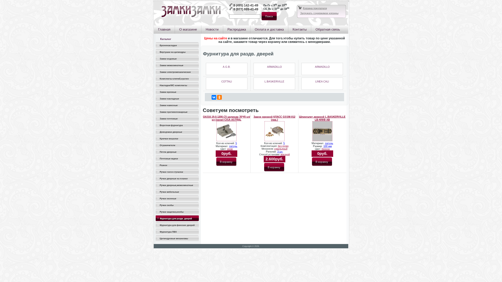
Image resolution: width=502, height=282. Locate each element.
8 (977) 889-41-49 (245, 9)
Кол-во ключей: (226, 143)
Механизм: (268, 148)
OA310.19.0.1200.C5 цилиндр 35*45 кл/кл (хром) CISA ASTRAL (226, 118)
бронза (326, 149)
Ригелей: (271, 151)
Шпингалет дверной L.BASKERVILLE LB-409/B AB (322, 118)
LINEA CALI (322, 81)
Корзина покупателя (315, 8)
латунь (233, 146)
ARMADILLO (274, 66)
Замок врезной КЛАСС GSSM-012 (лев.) (274, 118)
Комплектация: (269, 146)
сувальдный (280, 148)
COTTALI (226, 81)
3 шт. (280, 151)
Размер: (318, 146)
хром (230, 149)
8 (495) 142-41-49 (245, 5)
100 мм (327, 146)
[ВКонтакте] (214, 97)
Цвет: (223, 149)
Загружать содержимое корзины (319, 13)
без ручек (283, 146)
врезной (285, 154)
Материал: (222, 146)
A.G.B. (227, 66)
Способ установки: (270, 154)
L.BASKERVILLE (274, 81)
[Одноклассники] (219, 97)
